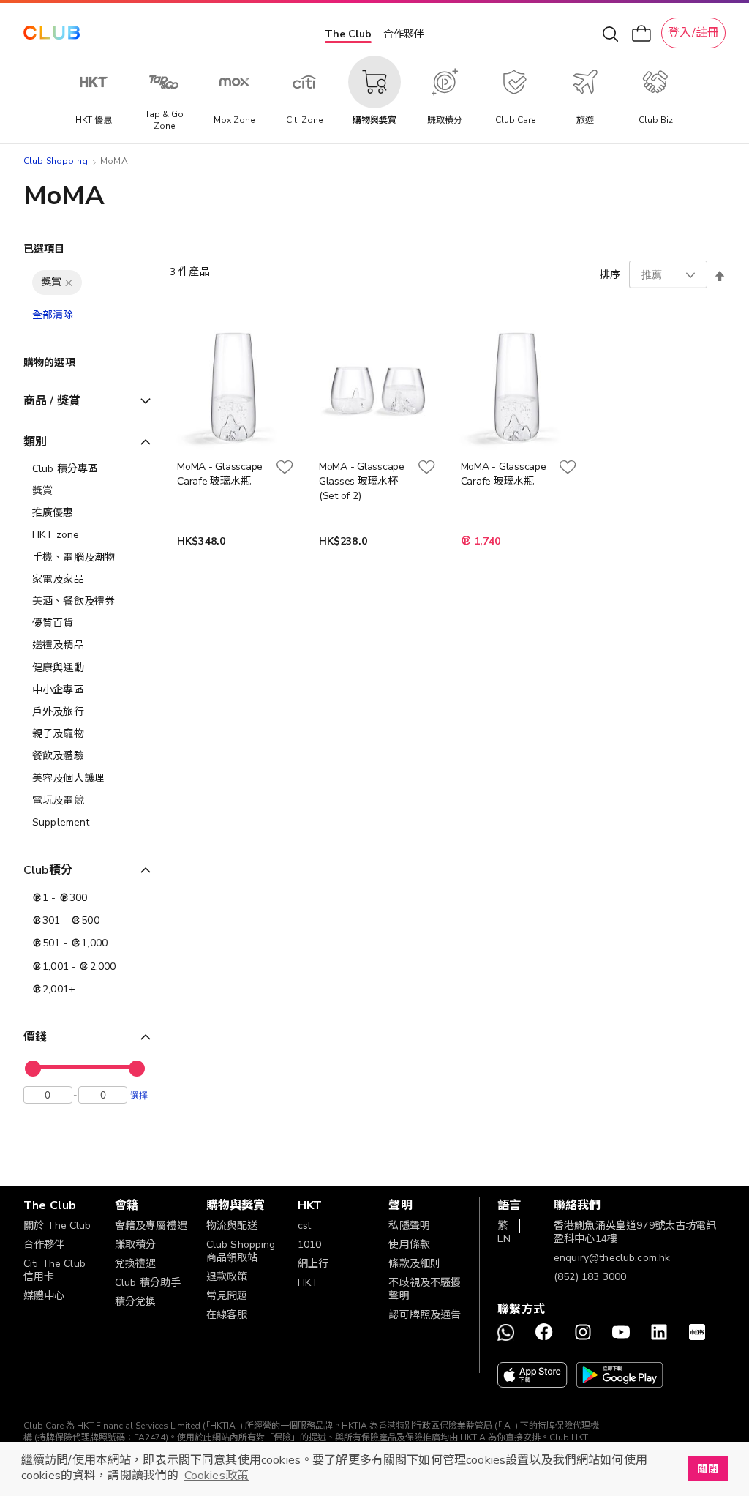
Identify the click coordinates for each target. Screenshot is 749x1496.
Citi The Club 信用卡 (54, 1270)
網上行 (313, 1264)
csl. (306, 1226)
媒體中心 (44, 1296)
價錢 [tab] (35, 1037)
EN (504, 1239)
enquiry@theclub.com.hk (612, 1258)
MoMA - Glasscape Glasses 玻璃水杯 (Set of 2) (361, 481)
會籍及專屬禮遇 (151, 1226)
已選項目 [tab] (44, 249)
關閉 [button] (707, 1469)
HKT (308, 1283)
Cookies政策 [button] (216, 1475)
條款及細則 (414, 1264)
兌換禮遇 (136, 1264)
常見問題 (227, 1296)
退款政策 (227, 1277)
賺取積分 (136, 1245)
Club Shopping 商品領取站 (241, 1251)
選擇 (139, 1095)
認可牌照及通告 (424, 1315)
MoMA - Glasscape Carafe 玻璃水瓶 (220, 474)
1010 (310, 1245)
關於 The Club (57, 1226)
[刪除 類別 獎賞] (68, 282)
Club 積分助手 (148, 1283)
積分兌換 (136, 1302)
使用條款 (409, 1245)
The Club (348, 34)
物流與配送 (232, 1226)
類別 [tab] (35, 442)
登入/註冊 (693, 33)
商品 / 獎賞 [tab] (51, 401)
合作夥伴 (403, 34)
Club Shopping (55, 161)
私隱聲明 (409, 1226)
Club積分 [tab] (47, 870)
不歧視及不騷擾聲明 (424, 1289)
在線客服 (227, 1315)
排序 (610, 275)
